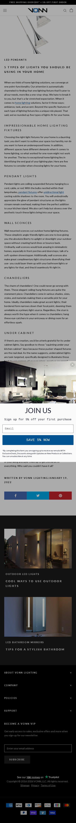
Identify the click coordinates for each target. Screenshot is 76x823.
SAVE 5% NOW (38, 440)
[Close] (72, 364)
